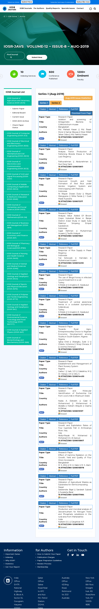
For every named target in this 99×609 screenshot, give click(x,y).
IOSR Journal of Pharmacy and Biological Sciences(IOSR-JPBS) (18, 245)
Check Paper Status (18, 126)
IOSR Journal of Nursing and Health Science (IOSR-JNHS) (17, 255)
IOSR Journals (26, 8)
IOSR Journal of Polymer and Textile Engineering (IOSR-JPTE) (17, 296)
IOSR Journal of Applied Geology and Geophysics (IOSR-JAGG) (17, 276)
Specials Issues (68, 8)
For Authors (39, 8)
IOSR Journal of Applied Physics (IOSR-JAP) (17, 331)
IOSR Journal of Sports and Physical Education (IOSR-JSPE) (17, 286)
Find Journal (12, 55)
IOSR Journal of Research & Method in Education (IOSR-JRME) (18, 196)
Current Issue (18, 117)
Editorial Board (18, 113)
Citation (43, 109)
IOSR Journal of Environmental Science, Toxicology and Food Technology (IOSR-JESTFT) (17, 319)
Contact (80, 8)
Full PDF (74, 109)
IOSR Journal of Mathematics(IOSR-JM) (17, 216)
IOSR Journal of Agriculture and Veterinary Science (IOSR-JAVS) (18, 100)
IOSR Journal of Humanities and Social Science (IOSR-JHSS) (16, 207)
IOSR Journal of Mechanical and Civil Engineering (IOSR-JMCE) (18, 153)
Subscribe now (83, 2)
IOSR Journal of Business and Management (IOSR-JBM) (18, 225)
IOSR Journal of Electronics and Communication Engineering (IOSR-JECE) (17, 165)
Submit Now (27, 2)
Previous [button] (9, 76)
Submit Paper (18, 109)
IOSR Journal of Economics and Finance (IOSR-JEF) (17, 235)
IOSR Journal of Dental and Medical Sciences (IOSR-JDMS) (17, 266)
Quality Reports (53, 8)
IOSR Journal (12, 16)
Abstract (52, 109)
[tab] (65, 311)
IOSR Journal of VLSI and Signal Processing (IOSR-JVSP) (18, 176)
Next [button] (89, 76)
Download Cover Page (81, 113)
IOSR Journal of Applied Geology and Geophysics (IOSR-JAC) (17, 307)
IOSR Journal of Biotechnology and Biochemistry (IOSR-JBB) (18, 340)
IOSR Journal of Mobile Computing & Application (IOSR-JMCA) (18, 186)
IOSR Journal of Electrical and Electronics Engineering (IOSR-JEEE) (18, 143)
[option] (49, 2)
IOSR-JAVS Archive (20, 121)
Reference (63, 109)
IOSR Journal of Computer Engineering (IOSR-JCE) (18, 134)
